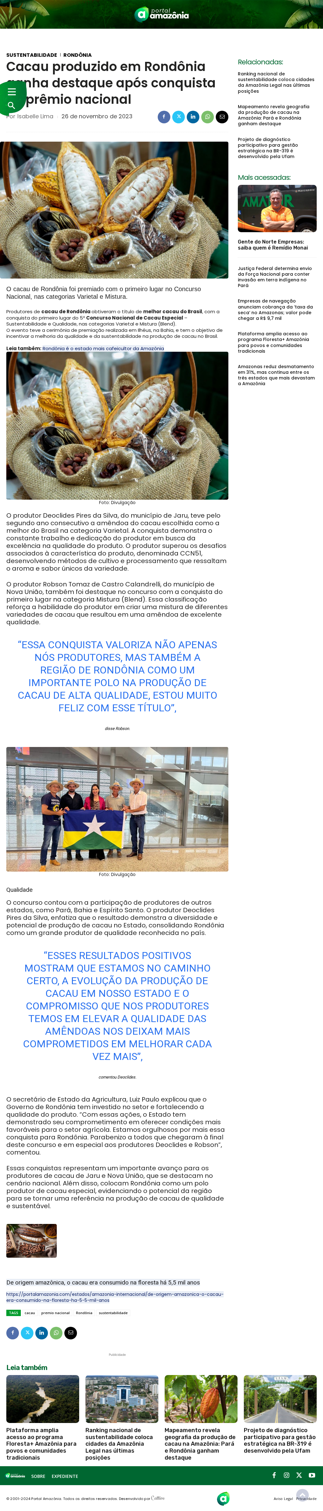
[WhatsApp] (207, 117)
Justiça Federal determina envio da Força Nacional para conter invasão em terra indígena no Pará (275, 277)
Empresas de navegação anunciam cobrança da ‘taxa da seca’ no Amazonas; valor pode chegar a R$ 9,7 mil (275, 309)
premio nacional (55, 1312)
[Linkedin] (193, 117)
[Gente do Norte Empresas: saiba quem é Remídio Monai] (277, 208)
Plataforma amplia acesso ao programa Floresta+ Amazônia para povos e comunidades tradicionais (273, 342)
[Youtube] (312, 1475)
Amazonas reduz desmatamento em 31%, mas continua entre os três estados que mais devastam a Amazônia (276, 375)
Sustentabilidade (31, 55)
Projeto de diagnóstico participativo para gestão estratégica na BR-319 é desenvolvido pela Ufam (268, 148)
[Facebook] (164, 117)
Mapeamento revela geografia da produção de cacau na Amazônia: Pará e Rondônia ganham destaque (273, 115)
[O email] (222, 117)
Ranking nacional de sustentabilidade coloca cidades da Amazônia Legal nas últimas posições (276, 82)
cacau (30, 1312)
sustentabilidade (113, 1312)
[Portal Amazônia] (161, 14)
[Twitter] (178, 117)
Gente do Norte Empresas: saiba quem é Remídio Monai (273, 245)
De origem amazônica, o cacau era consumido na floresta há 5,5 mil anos (103, 1282)
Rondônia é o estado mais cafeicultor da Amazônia (103, 348)
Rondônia (77, 55)
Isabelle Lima (35, 116)
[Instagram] (286, 1475)
